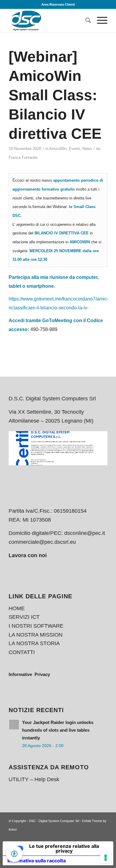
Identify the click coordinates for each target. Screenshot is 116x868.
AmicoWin (58, 148)
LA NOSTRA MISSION (35, 635)
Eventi (74, 148)
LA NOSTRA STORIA (34, 643)
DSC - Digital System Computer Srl (54, 821)
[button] (14, 853)
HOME (17, 608)
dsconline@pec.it (84, 533)
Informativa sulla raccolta (36, 861)
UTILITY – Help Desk (34, 779)
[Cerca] (85, 20)
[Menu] (99, 20)
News (87, 148)
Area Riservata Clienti (58, 4)
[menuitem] (85, 20)
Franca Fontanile (23, 157)
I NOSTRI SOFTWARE (36, 626)
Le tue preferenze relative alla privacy (64, 848)
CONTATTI (22, 652)
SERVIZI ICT (24, 617)
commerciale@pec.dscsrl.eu (42, 542)
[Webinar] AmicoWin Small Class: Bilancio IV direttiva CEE (55, 95)
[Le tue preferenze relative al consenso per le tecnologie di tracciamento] (105, 857)
